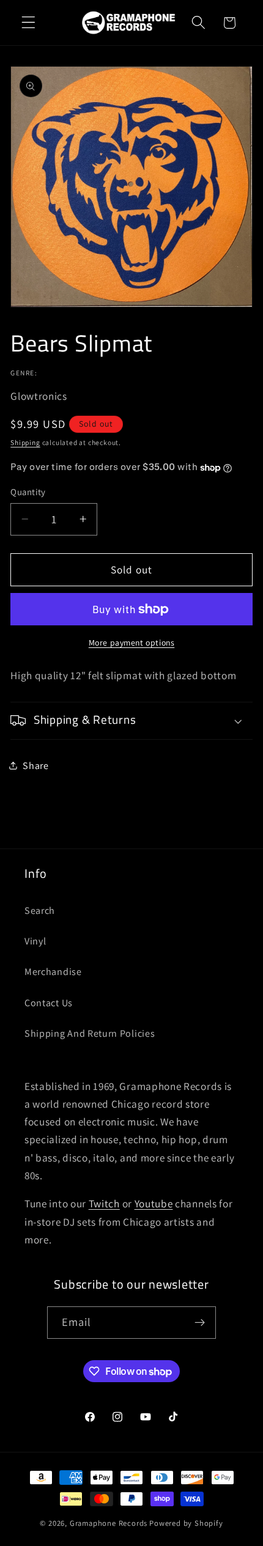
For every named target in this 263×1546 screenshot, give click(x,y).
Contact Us (48, 1002)
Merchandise (53, 971)
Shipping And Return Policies (89, 1033)
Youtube (154, 1203)
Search (39, 910)
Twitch (104, 1203)
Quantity (28, 492)
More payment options (132, 642)
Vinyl (35, 941)
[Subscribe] (200, 1322)
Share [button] (35, 765)
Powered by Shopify (186, 1523)
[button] (28, 23)
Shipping (25, 442)
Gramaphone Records (109, 1523)
